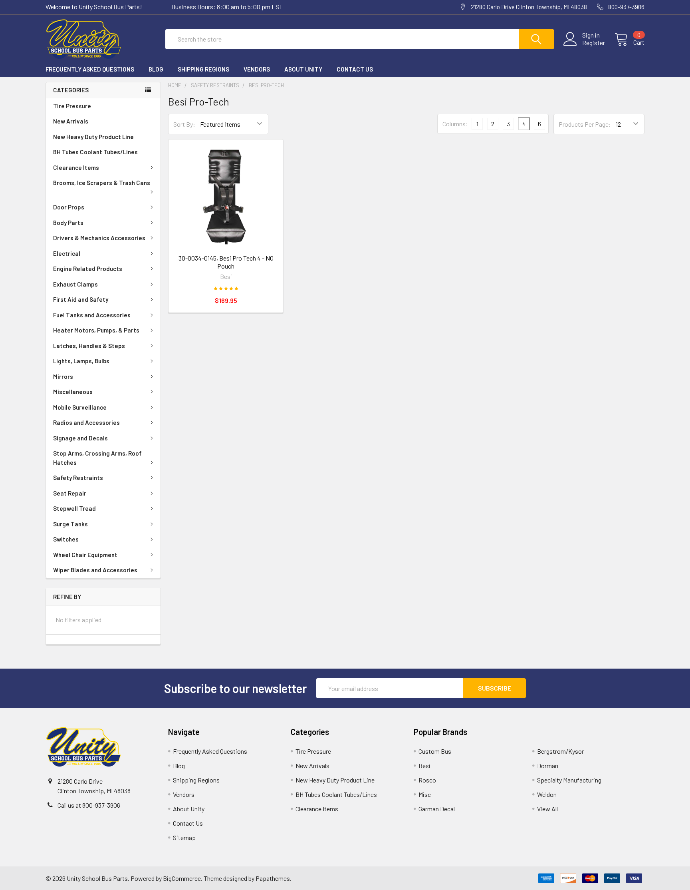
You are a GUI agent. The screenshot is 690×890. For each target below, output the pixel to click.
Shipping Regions (203, 69)
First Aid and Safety (80, 299)
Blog (156, 69)
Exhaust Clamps (75, 284)
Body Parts (68, 222)
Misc (424, 794)
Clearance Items (76, 167)
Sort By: (184, 124)
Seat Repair (69, 493)
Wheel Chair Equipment (85, 554)
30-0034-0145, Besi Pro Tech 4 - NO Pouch (226, 262)
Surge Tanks (70, 524)
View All (547, 808)
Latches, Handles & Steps (89, 345)
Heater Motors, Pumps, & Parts (96, 330)
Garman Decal (436, 808)
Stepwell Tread (74, 508)
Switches (66, 539)
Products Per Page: (585, 124)
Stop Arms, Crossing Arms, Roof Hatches (97, 458)
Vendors (257, 69)
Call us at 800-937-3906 (89, 805)
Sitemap (184, 837)
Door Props (68, 207)
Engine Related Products (87, 268)
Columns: (455, 123)
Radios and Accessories (86, 422)
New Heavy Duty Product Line (93, 136)
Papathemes (273, 878)
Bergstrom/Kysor (560, 751)
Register (593, 42)
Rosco (427, 780)
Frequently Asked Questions (90, 69)
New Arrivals (70, 121)
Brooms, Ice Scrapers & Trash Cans (101, 182)
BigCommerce (182, 878)
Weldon (547, 794)
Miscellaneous (73, 391)
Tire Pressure (72, 106)
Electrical (66, 253)
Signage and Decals (80, 438)
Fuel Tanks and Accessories (92, 315)
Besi (424, 765)
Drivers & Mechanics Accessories (99, 237)
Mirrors (63, 376)
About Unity (303, 69)
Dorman (547, 765)
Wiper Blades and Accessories (95, 569)
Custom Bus (434, 751)
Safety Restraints (78, 477)
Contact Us (355, 69)
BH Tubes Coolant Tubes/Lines (95, 151)
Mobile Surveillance (80, 407)
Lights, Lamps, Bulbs (81, 360)
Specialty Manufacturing (569, 780)
